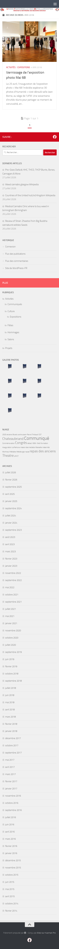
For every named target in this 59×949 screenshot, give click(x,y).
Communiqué (36, 438)
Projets (8, 348)
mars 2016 (10, 838)
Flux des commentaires (16, 261)
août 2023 (10, 537)
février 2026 (11, 479)
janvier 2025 (11, 501)
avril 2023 (10, 544)
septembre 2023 (13, 530)
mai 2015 (9, 889)
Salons (11, 339)
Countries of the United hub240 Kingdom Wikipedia (30, 195)
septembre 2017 (13, 752)
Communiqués (15, 304)
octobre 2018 (11, 673)
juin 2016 (9, 824)
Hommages (13, 332)
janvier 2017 (11, 788)
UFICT (16, 456)
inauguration (6, 447)
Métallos (13, 452)
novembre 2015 (13, 867)
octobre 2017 (11, 745)
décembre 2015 (13, 860)
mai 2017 (9, 759)
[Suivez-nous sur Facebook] (55, 137)
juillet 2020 (10, 644)
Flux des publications (15, 253)
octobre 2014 (11, 903)
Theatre (8, 456)
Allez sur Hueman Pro (46, 933)
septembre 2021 (13, 601)
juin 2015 (9, 882)
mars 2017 (10, 774)
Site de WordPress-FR (16, 268)
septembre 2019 (13, 652)
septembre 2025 (13, 486)
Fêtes (10, 325)
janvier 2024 (11, 522)
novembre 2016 (13, 795)
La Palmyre (16, 447)
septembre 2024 (13, 508)
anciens (9, 435)
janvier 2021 (11, 623)
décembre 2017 (13, 738)
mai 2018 (9, 702)
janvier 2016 (11, 853)
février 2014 (11, 910)
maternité (46, 447)
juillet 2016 (10, 817)
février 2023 (11, 558)
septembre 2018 (13, 680)
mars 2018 (10, 716)
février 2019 (11, 666)
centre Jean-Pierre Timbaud (28, 435)
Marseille (38, 447)
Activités (11, 67)
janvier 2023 (11, 565)
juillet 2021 (10, 609)
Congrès (21, 443)
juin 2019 (9, 659)
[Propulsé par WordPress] (25, 933)
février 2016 (11, 846)
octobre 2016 (11, 803)
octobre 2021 (11, 594)
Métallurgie (21, 452)
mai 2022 (9, 587)
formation (44, 443)
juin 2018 (9, 695)
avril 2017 (10, 767)
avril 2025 (10, 494)
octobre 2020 (11, 637)
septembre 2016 (13, 810)
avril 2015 (10, 896)
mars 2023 (10, 551)
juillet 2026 (10, 472)
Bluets (15, 435)
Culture (11, 311)
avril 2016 (10, 831)
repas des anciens (43, 451)
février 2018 (11, 724)
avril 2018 (10, 709)
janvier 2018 (11, 731)
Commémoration (8, 443)
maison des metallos (27, 447)
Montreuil (5, 452)
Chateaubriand (13, 439)
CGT (40, 435)
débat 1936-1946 (33, 443)
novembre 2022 (13, 573)
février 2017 (11, 781)
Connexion (10, 246)
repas (27, 452)
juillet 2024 (10, 515)
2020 (4, 435)
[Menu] (55, 4)
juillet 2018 (10, 688)
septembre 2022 (13, 580)
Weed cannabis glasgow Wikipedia (22, 184)
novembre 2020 (13, 630)
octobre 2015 (11, 874)
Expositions (23, 67)
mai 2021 (9, 616)
